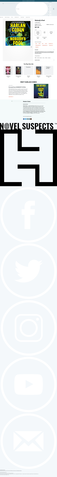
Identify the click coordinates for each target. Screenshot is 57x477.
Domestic (49, 57)
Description (36, 49)
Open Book (22, 17)
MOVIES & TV (17, 17)
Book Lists (1, 17)
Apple (36, 43)
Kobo (42, 43)
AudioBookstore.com (44, 45)
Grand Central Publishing (9, 470)
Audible (39, 43)
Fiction (43, 57)
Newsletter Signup (2, 469)
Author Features (7, 17)
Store (12, 17)
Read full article (11, 96)
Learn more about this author (27, 116)
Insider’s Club (28, 17)
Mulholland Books (19, 470)
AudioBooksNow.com (38, 45)
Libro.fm (46, 43)
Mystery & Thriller (39, 57)
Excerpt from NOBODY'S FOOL (17, 87)
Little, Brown (15, 470)
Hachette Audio (51, 24)
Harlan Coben (38, 22)
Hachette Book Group (3, 470)
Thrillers (46, 57)
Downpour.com (51, 45)
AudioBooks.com (51, 43)
